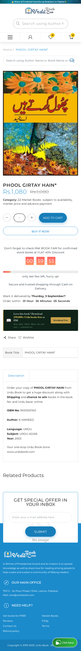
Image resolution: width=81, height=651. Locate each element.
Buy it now (40, 231)
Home (7, 49)
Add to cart (53, 218)
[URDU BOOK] (40, 11)
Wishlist (28, 337)
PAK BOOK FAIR (46, 248)
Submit (40, 532)
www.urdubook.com (21, 452)
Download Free (60, 320)
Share (12, 337)
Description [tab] (16, 375)
